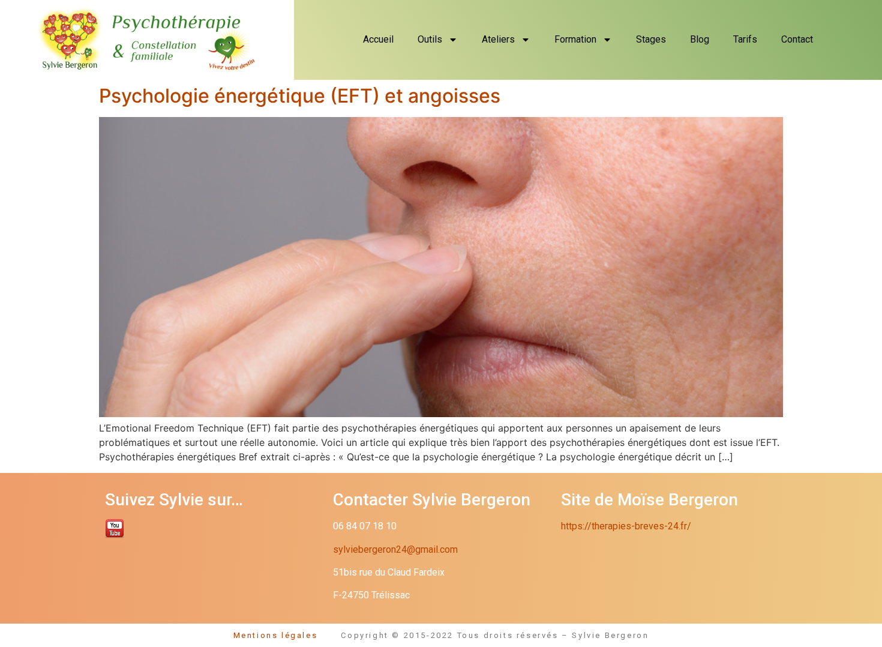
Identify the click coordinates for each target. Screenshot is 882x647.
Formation (575, 39)
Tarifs (745, 39)
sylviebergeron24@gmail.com (395, 549)
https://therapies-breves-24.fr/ (626, 526)
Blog (699, 39)
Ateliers (498, 39)
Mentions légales (287, 635)
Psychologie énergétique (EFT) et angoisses (299, 95)
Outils (430, 39)
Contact (797, 39)
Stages (651, 39)
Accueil (378, 39)
